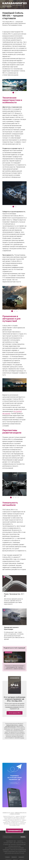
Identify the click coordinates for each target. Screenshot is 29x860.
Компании (21, 857)
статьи (22, 737)
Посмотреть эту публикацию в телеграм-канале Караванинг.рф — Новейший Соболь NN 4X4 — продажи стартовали (14, 667)
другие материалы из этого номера (14, 704)
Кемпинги (14, 857)
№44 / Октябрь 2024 (7, 6)
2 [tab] (16, 92)
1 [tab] (13, 92)
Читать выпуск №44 (14, 713)
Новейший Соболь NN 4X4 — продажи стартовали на (14, 725)
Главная (7, 857)
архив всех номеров (12, 707)
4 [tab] (18, 497)
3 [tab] (17, 311)
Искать (23, 837)
